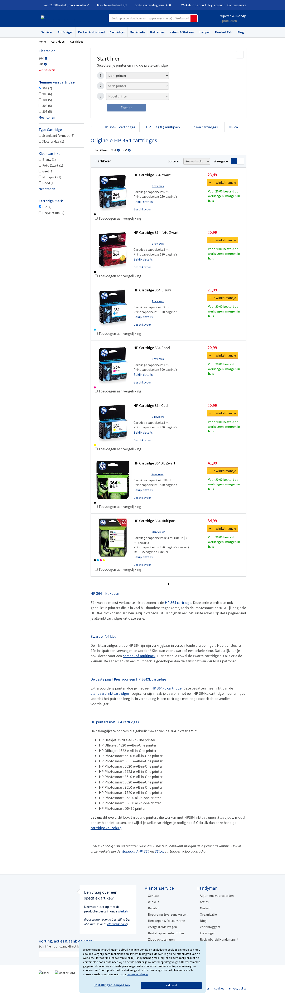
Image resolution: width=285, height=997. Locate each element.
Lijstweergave (234, 161)
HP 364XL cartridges (119, 127)
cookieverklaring (137, 974)
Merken (205, 908)
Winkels (153, 902)
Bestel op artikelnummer (166, 933)
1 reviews (158, 417)
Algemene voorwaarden (217, 895)
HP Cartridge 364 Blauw (152, 290)
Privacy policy (237, 988)
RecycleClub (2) (53, 213)
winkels (123, 911)
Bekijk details (143, 202)
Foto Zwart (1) (52, 165)
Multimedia (137, 32)
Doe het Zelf (223, 32)
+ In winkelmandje (222, 182)
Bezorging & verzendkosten (168, 914)
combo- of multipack (139, 655)
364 (41, 58)
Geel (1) (47, 171)
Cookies (219, 988)
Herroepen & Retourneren (166, 921)
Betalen (153, 908)
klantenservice (117, 924)
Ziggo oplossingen (161, 939)
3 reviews (158, 186)
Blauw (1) (49, 159)
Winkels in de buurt (193, 5)
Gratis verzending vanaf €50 (153, 5)
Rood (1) (48, 183)
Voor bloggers (210, 927)
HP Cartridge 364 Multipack (155, 520)
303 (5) (47, 106)
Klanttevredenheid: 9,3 (112, 5)
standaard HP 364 (135, 851)
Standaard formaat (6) (58, 135)
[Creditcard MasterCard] (65, 972)
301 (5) (47, 100)
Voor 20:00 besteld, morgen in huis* (66, 5)
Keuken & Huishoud (91, 32)
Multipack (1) (51, 177)
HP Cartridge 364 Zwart (152, 174)
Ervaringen (208, 933)
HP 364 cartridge (178, 602)
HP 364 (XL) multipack (163, 127)
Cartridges (117, 32)
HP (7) (46, 207)
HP (41, 64)
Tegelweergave (240, 161)
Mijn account (216, 5)
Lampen (204, 32)
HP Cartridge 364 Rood (152, 347)
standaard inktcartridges (110, 693)
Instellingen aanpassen (112, 985)
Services (47, 32)
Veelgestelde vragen (162, 927)
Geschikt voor (142, 209)
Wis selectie (47, 70)
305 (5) (47, 111)
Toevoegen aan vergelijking (119, 218)
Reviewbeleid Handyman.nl (219, 939)
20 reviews (158, 532)
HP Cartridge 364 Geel (151, 405)
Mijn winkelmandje (233, 16)
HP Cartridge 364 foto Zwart (156, 232)
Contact (154, 895)
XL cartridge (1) (53, 141)
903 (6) (47, 94)
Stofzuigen (65, 32)
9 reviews (157, 474)
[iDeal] (44, 972)
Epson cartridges (204, 127)
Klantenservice (236, 5)
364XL (159, 851)
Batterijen (157, 32)
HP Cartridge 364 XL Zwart (154, 463)
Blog (240, 32)
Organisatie (208, 914)
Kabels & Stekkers (182, 32)
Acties (204, 902)
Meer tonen (47, 117)
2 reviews (158, 243)
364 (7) (47, 88)
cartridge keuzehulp (106, 827)
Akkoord (171, 985)
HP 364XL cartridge (166, 688)
